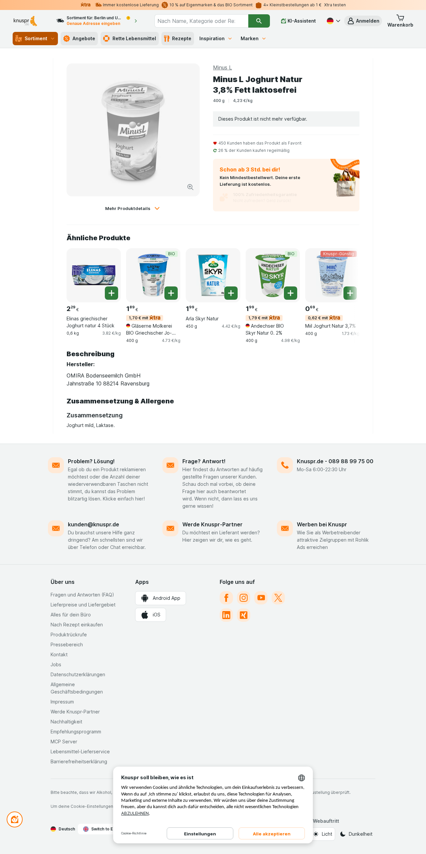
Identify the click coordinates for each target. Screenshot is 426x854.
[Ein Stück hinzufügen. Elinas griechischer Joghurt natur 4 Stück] (111, 293)
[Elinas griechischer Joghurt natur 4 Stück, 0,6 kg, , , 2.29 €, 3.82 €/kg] (94, 275)
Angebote (84, 38)
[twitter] (278, 597)
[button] (363, 21)
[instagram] (243, 597)
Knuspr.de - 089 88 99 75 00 (335, 461)
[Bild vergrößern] (190, 187)
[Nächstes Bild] (346, 275)
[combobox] (201, 21)
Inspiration (212, 38)
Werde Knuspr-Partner (212, 524)
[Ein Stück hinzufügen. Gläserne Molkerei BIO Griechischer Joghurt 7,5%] (171, 293)
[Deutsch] (332, 21)
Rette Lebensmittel (134, 38)
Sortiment (36, 38)
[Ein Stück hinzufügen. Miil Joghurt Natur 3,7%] (350, 293)
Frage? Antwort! (204, 461)
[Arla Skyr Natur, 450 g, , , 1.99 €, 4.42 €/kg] (213, 275)
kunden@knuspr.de (93, 524)
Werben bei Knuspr (322, 524)
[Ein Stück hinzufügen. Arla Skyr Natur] (231, 293)
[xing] (243, 615)
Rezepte (181, 38)
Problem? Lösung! (91, 461)
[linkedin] (226, 615)
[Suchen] (259, 21)
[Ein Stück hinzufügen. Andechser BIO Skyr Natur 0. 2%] (290, 293)
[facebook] (226, 597)
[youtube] (261, 597)
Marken (250, 38)
